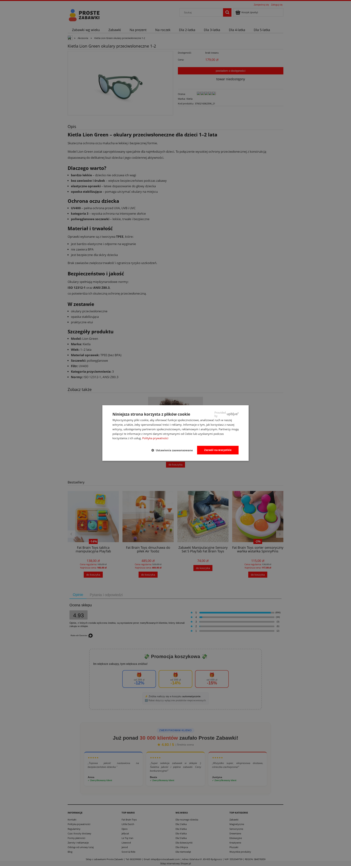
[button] (173, 450)
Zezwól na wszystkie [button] (217, 450)
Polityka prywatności (155, 438)
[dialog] (175, 433)
